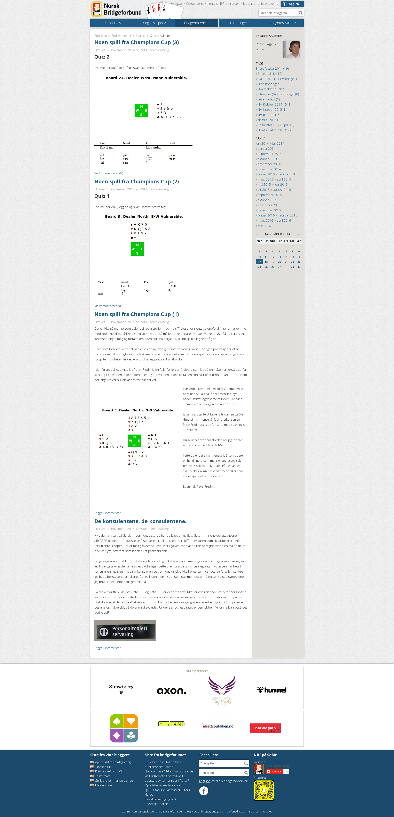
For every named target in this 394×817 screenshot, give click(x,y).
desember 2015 (269, 210)
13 (279, 256)
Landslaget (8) (289, 94)
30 (298, 267)
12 (272, 256)
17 (259, 262)
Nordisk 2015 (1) (269, 120)
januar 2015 (266, 174)
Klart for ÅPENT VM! (108, 771)
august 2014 (266, 148)
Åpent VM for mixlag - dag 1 (113, 762)
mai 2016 (264, 226)
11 (266, 256)
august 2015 (282, 190)
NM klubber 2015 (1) (272, 109)
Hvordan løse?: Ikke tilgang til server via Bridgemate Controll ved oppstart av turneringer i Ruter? (169, 775)
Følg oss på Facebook (203, 790)
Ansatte (176, 3)
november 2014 (269, 164)
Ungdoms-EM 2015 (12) (274, 130)
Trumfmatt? (102, 776)
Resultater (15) (268, 125)
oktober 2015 (267, 200)
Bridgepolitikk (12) (270, 73)
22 (292, 262)
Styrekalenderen (156, 804)
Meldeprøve (103, 785)
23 (298, 262)
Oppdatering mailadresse (162, 785)
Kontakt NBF (215, 3)
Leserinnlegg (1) (269, 99)
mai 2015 (264, 184)
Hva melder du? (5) (271, 89)
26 (272, 267)
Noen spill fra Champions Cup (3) (136, 42)
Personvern (194, 3)
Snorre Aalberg (269, 35)
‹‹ (256, 234)
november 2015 (269, 205)
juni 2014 (262, 143)
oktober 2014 (267, 159)
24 (259, 267)
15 (292, 256)
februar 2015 (287, 174)
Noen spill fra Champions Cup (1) (136, 314)
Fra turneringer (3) (270, 84)
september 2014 (270, 154)
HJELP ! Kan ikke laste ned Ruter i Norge (167, 792)
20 (279, 262)
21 (286, 262)
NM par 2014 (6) (269, 115)
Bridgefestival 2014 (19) (272, 68)
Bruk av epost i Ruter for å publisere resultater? (163, 764)
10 (259, 256)
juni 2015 (281, 184)
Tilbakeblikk (102, 767)
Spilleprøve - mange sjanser (114, 780)
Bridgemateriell (121, 36)
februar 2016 (287, 215)
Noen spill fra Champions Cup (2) (136, 181)
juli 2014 (278, 143)
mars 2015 (265, 179)
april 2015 (284, 179)
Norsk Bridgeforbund (116, 9)
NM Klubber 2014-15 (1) (274, 104)
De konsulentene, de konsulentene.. (141, 521)
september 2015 (270, 195)
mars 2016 (265, 220)
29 (292, 267)
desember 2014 (269, 169)
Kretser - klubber (240, 3)
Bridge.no (100, 36)
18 (266, 262)
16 (298, 256)
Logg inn (293, 4)
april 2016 (284, 220)
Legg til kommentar (107, 513)
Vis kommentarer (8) (108, 173)
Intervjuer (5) (267, 94)
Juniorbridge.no (267, 3)
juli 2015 (264, 190)
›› (299, 234)
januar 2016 (266, 215)
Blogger (141, 36)
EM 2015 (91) (267, 79)
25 (266, 267)
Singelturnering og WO (160, 799)
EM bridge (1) (289, 79)
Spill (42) (288, 125)
